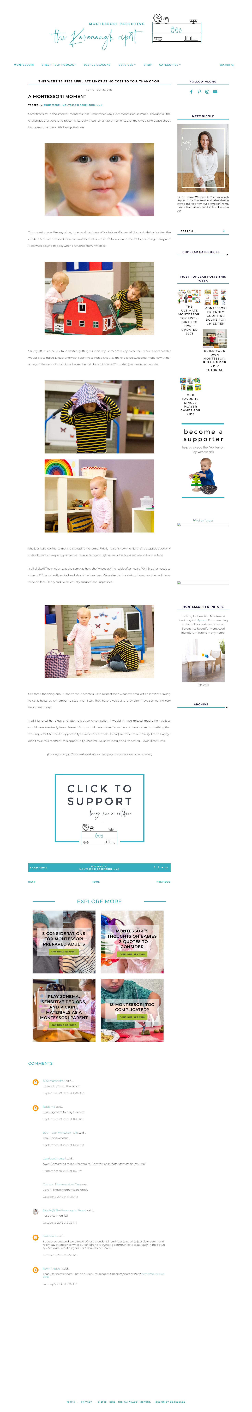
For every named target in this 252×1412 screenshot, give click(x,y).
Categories (168, 64)
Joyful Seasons (97, 64)
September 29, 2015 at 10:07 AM (63, 1093)
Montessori (24, 64)
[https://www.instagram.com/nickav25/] (207, 92)
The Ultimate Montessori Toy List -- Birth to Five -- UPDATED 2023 (189, 320)
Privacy (86, 1402)
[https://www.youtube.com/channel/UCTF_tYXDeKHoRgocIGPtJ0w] (215, 92)
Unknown (49, 1236)
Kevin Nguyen (52, 1268)
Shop (148, 64)
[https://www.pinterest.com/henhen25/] (199, 92)
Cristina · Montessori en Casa (62, 1184)
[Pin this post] (154, 867)
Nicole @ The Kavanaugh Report (64, 1210)
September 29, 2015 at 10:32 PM (63, 1145)
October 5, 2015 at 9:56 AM (60, 1255)
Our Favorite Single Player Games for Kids (191, 404)
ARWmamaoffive (54, 1080)
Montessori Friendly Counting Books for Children (216, 316)
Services (126, 64)
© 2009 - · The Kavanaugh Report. (124, 1402)
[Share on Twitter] (162, 867)
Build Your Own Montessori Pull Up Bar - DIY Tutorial (214, 360)
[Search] (224, 231)
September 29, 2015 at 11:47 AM (63, 1119)
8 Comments (38, 867)
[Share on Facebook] (158, 867)
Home (96, 882)
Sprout (202, 620)
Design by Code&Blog (170, 1402)
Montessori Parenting (78, 105)
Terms (71, 1402)
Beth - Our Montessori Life (60, 1132)
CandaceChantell (54, 1158)
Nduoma (49, 1106)
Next (31, 882)
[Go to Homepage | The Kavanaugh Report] (126, 54)
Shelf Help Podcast (59, 64)
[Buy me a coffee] (99, 809)
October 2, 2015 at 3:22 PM (60, 1222)
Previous (164, 882)
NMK (100, 105)
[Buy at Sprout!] (203, 681)
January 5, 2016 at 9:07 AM (60, 1284)
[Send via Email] (167, 867)
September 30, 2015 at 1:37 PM (62, 1170)
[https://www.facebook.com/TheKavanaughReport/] (191, 92)
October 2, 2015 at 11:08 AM (60, 1196)
